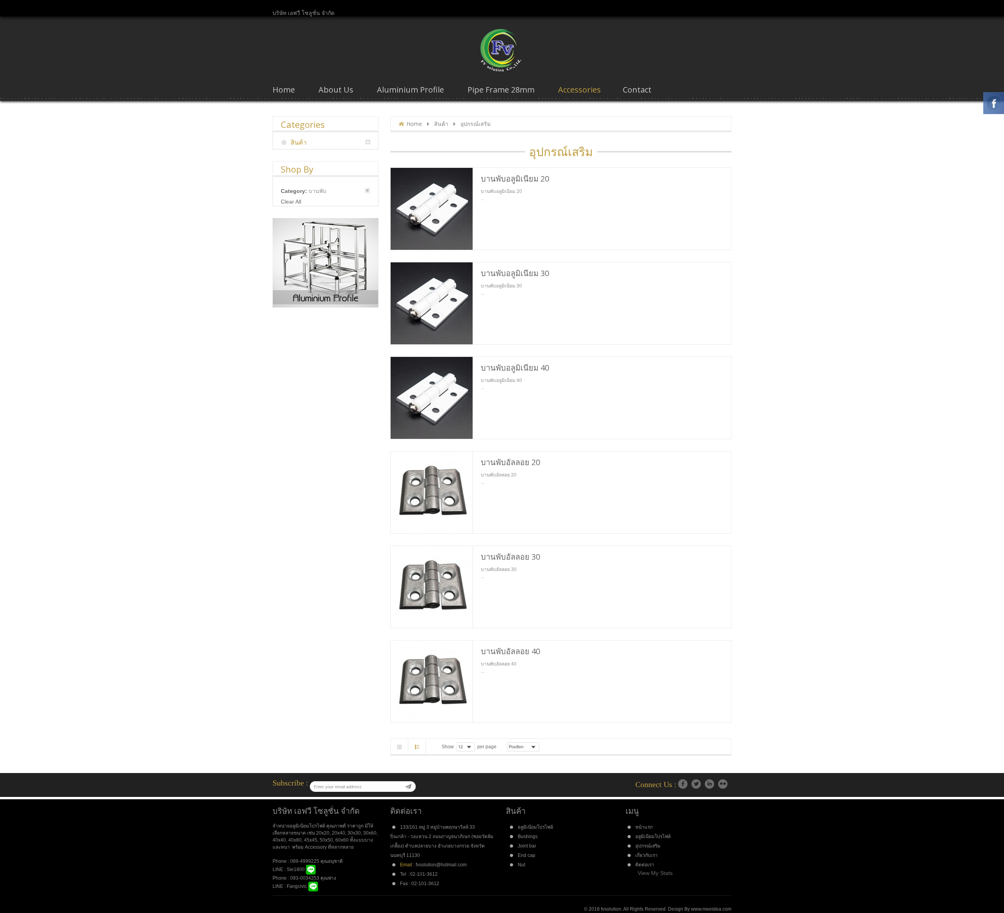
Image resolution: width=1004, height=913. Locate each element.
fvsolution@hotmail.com (441, 865)
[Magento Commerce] (502, 50)
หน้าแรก (644, 827)
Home (414, 123)
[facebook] (683, 784)
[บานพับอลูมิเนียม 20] (432, 209)
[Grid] (399, 747)
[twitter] (696, 784)
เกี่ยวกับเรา (646, 855)
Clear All (291, 201)
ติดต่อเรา (644, 865)
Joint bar (527, 846)
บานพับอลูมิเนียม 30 (515, 273)
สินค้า (441, 123)
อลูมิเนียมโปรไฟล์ (535, 827)
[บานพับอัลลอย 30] (432, 587)
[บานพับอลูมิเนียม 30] (432, 303)
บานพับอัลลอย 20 (510, 462)
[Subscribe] (408, 787)
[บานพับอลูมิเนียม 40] (432, 398)
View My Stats (655, 873)
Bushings (528, 836)
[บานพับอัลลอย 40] (432, 681)
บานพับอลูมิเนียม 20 (515, 178)
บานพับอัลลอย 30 (510, 556)
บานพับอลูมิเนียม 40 (515, 367)
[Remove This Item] (367, 190)
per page (487, 746)
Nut (521, 865)
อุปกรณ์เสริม (647, 846)
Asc (544, 747)
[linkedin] (709, 784)
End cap (526, 855)
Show (448, 746)
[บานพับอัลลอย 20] (432, 492)
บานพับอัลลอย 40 (510, 651)
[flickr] (723, 784)
